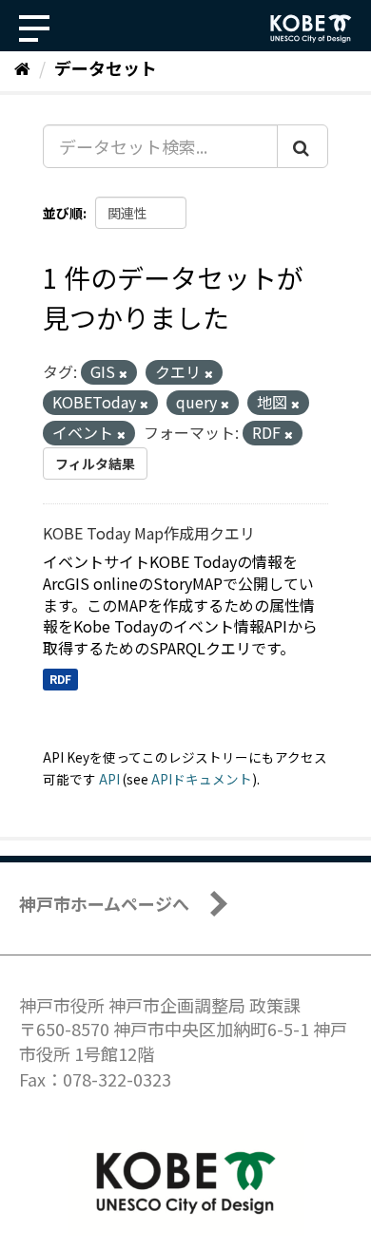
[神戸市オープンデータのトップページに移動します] (311, 28)
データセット (105, 67)
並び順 (63, 212)
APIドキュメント (201, 778)
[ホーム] (22, 67)
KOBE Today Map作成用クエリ (149, 532)
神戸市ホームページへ (104, 903)
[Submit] (302, 146)
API (109, 778)
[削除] (123, 373)
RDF (60, 679)
